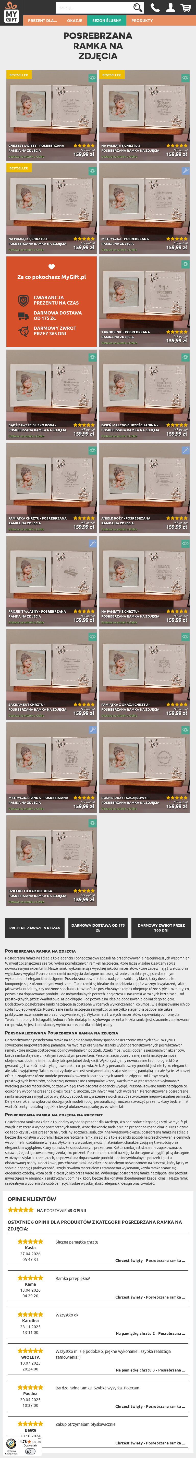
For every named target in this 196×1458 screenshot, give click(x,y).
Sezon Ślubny (106, 21)
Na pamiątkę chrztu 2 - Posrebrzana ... (150, 1333)
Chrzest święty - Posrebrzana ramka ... (150, 1260)
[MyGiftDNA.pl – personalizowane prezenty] (11, 13)
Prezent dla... (42, 21)
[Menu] (39, 1440)
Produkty (142, 21)
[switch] (30, 1451)
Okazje (74, 21)
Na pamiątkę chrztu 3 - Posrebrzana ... (150, 1370)
